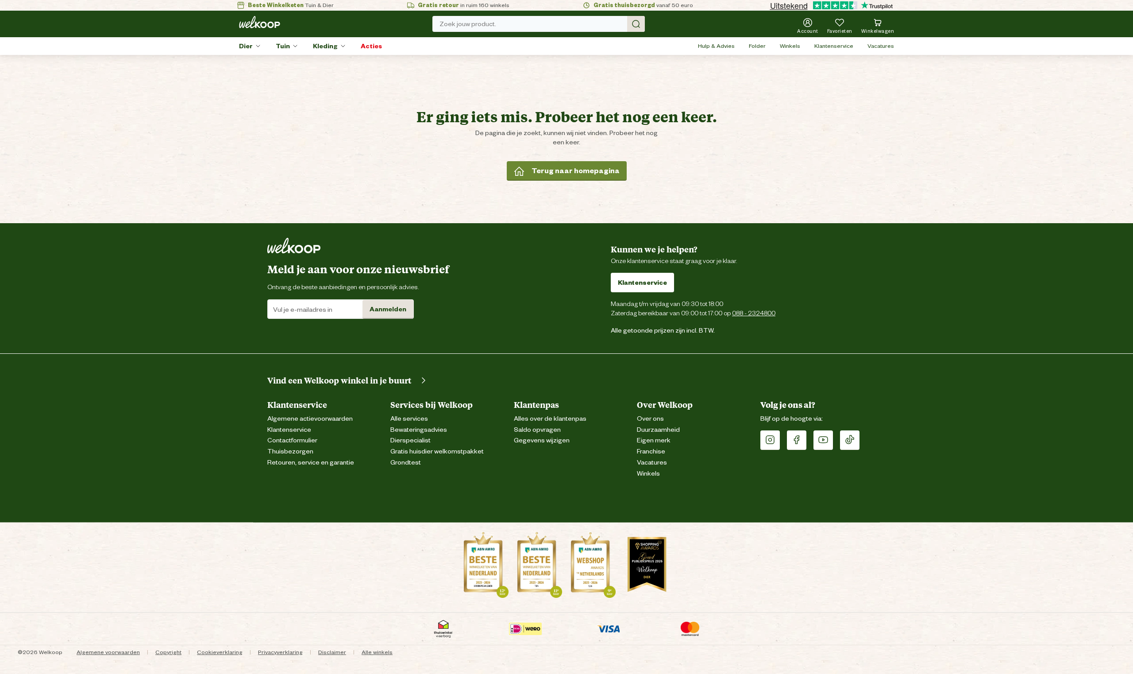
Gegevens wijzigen (542, 440)
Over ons (650, 418)
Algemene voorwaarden (108, 652)
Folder (757, 46)
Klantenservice (833, 46)
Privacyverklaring (280, 652)
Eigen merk (654, 440)
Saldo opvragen (537, 429)
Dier (246, 46)
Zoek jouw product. (467, 24)
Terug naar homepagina (576, 170)
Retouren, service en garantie (310, 462)
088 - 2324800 (753, 313)
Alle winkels (377, 652)
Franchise (651, 451)
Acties (371, 46)
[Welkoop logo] (259, 22)
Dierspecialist (410, 440)
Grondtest (405, 462)
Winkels (790, 46)
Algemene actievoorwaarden (310, 418)
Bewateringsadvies (418, 429)
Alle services (409, 418)
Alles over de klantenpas (550, 418)
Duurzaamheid (658, 429)
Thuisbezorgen (290, 451)
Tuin (283, 46)
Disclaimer (332, 652)
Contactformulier (292, 440)
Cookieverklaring (220, 652)
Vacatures (880, 46)
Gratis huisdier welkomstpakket (437, 451)
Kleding (325, 46)
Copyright (168, 652)
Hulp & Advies (716, 46)
